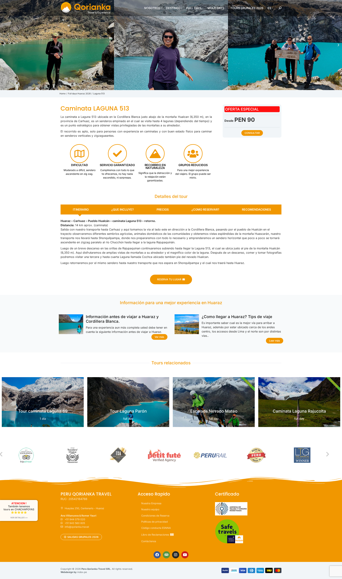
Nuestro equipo (150, 509)
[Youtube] (184, 554)
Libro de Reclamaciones (155, 534)
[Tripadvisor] (166, 554)
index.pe (82, 572)
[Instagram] (175, 554)
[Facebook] (157, 554)
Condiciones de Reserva (155, 515)
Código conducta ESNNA (156, 527)
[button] (3, 45)
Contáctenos (148, 541)
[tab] (80, 209)
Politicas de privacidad (154, 521)
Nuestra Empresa (151, 503)
